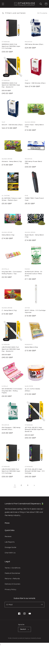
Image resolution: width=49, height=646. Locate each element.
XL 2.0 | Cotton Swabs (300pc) (32, 390)
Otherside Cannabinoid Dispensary (21, 638)
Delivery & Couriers (12, 584)
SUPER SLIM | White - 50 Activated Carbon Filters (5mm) (33, 274)
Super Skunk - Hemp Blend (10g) (34, 236)
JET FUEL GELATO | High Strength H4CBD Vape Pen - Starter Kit (35, 429)
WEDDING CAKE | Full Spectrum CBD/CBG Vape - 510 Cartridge (11, 46)
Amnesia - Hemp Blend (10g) (12, 161)
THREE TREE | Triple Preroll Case (34, 199)
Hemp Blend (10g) (8, 235)
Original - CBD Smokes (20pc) (35, 83)
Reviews (8, 536)
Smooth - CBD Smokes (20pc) (12, 125)
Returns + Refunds (12, 578)
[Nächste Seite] (34, 485)
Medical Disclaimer (12, 573)
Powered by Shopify (36, 638)
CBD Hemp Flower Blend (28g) (33, 162)
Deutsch (23, 629)
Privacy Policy (10, 589)
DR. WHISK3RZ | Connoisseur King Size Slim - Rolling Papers (12, 391)
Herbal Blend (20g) (31, 347)
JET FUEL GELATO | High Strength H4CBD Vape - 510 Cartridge (35, 471)
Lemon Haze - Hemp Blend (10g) (34, 126)
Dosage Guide (10, 547)
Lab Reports (10, 542)
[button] (3, 4)
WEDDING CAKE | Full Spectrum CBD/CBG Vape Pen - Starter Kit (11, 85)
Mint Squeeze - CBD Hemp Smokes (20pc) (11, 428)
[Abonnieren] (41, 604)
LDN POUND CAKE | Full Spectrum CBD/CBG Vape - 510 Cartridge (11, 471)
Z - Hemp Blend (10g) (9, 310)
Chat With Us (10, 553)
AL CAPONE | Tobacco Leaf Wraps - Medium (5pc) (11, 199)
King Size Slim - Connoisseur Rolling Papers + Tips (12, 272)
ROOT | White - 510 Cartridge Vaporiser (35, 311)
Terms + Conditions (12, 568)
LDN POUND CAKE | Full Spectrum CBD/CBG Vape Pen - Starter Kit (11, 349)
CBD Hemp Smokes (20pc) (34, 44)
